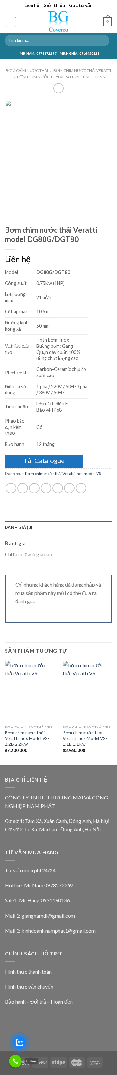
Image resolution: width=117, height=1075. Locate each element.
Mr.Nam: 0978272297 (38, 53)
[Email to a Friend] (46, 488)
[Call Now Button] (15, 1061)
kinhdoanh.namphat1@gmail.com (58, 930)
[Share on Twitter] (34, 488)
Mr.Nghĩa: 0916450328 (79, 53)
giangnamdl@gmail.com (48, 915)
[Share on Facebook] (22, 488)
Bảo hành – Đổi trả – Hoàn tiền (39, 1001)
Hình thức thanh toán (28, 972)
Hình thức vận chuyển (29, 986)
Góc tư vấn (81, 5)
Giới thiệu (54, 5)
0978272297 (58, 885)
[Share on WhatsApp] (11, 488)
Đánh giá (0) (18, 527)
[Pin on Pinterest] (57, 488)
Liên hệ (31, 5)
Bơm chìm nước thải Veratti (82, 70)
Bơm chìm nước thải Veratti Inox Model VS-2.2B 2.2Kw (27, 738)
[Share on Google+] (69, 488)
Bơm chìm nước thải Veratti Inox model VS (61, 76)
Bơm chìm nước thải (27, 70)
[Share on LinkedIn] (81, 488)
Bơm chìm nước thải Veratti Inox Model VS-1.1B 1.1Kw (85, 738)
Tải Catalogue (44, 460)
